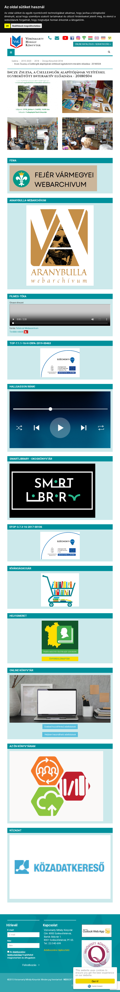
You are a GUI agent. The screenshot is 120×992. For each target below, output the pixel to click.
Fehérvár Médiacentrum (27, 328)
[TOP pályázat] (60, 363)
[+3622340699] (50, 39)
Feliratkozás (29, 965)
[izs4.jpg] (87, 96)
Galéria (15, 61)
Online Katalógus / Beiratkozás (92, 44)
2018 (36, 61)
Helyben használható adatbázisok (60, 734)
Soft (68, 979)
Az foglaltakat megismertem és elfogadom (21, 955)
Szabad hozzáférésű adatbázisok (60, 726)
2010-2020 (26, 61)
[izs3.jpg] (32, 133)
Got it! (95, 981)
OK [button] (7, 26)
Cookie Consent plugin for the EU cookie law (95, 986)
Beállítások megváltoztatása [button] (26, 26)
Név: (9, 941)
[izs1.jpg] (87, 133)
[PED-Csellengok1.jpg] (32, 96)
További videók (16, 332)
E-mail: (10, 930)
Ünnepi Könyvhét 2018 (52, 61)
